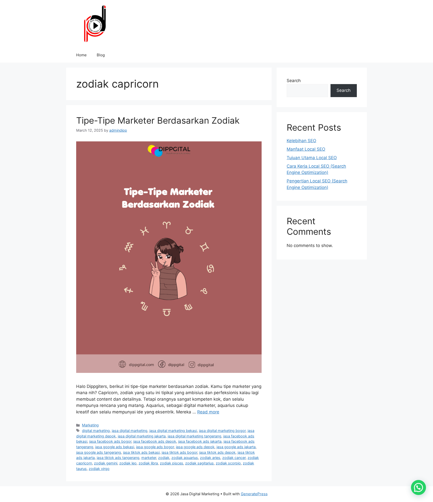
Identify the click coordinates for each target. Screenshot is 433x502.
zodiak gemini (105, 463)
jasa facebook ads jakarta (200, 441)
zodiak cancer (234, 457)
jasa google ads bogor (155, 447)
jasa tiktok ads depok (217, 452)
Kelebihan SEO (301, 140)
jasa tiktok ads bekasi (141, 452)
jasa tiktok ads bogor (179, 452)
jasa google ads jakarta (236, 447)
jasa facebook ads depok (154, 441)
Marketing (90, 425)
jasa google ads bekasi (114, 447)
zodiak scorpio (228, 463)
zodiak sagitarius (199, 463)
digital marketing (96, 430)
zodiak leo (128, 463)
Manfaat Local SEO (306, 149)
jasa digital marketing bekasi (173, 430)
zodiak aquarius (184, 457)
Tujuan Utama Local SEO (312, 157)
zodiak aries (210, 457)
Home (81, 55)
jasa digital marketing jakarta (142, 436)
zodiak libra (148, 463)
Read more (208, 411)
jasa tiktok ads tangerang (118, 457)
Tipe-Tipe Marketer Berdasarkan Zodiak (158, 120)
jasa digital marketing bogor (222, 430)
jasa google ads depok (195, 447)
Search (294, 80)
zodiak (163, 457)
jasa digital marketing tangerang (194, 436)
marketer (148, 457)
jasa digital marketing (129, 430)
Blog (101, 55)
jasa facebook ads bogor (110, 441)
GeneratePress (254, 493)
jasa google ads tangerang (98, 452)
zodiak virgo (99, 468)
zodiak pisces (171, 463)
